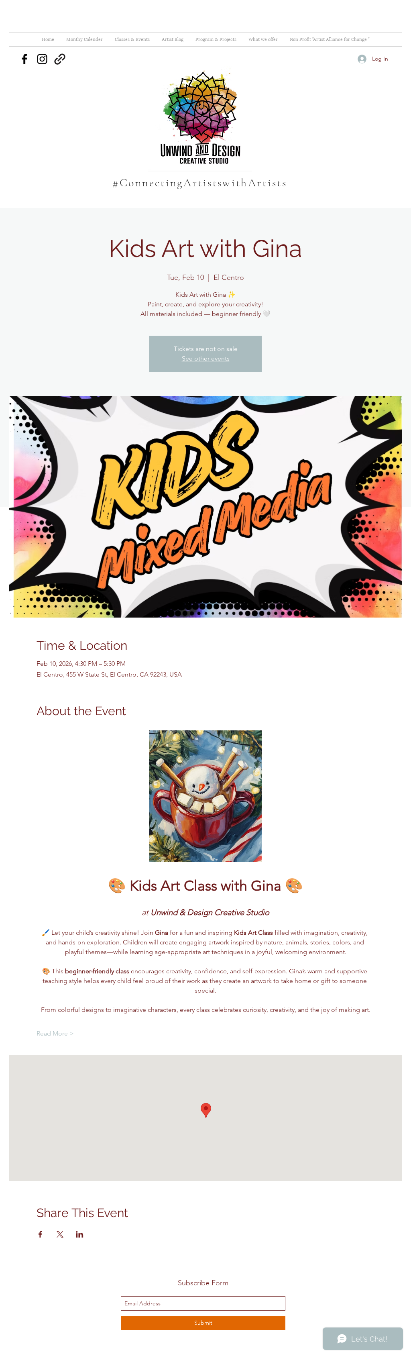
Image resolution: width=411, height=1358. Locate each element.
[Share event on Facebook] (40, 1234)
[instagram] (42, 59)
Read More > (55, 1033)
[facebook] (24, 59)
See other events (206, 358)
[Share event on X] (60, 1234)
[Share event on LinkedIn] (79, 1234)
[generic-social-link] (60, 59)
